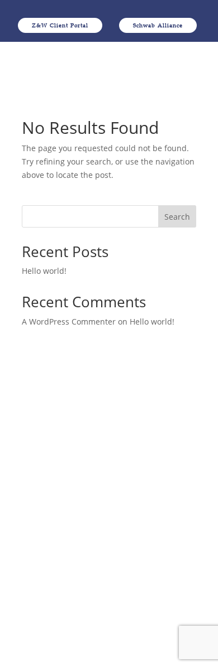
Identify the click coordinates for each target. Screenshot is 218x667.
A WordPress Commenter (69, 321)
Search (177, 216)
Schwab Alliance (158, 25)
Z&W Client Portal (60, 25)
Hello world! (44, 270)
